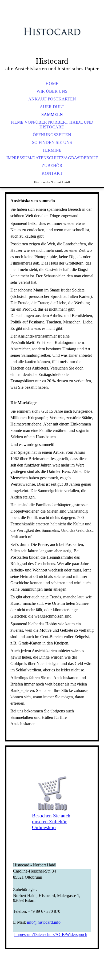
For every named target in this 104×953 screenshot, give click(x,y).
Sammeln (52, 114)
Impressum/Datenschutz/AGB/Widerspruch (50, 934)
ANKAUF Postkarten (52, 99)
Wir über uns (52, 91)
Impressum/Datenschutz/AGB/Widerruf (52, 158)
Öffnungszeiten (52, 134)
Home (52, 83)
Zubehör (52, 165)
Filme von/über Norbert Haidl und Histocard (52, 124)
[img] (52, 32)
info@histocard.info (43, 922)
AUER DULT (52, 106)
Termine (52, 150)
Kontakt (52, 173)
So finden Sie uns (52, 142)
